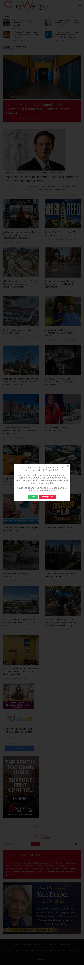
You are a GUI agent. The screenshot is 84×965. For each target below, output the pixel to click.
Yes (33, 497)
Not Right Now (47, 497)
